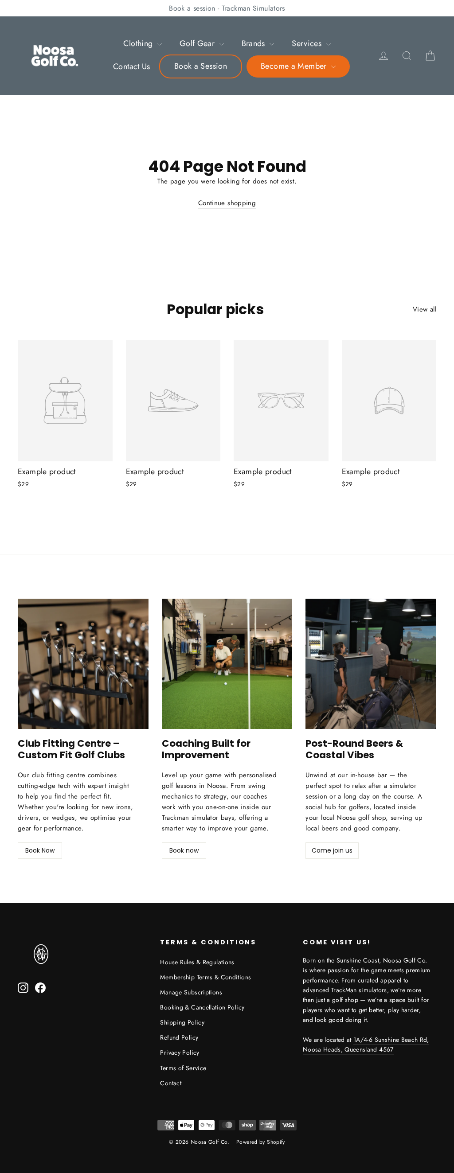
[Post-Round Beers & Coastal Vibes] (370, 664)
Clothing (139, 43)
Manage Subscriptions (191, 992)
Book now (184, 850)
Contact (170, 1083)
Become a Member (295, 66)
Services (308, 43)
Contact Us (131, 66)
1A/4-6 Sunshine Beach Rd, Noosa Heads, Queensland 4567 (366, 1044)
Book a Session (200, 66)
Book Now (40, 850)
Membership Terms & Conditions (205, 977)
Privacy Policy (179, 1052)
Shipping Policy (182, 1022)
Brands (255, 43)
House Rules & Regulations (197, 962)
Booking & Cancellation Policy (202, 1007)
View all (424, 309)
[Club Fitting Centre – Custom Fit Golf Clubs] (83, 664)
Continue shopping (227, 203)
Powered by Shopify (260, 1142)
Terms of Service (183, 1068)
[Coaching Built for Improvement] (227, 664)
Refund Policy (179, 1037)
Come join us (332, 850)
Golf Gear (198, 43)
